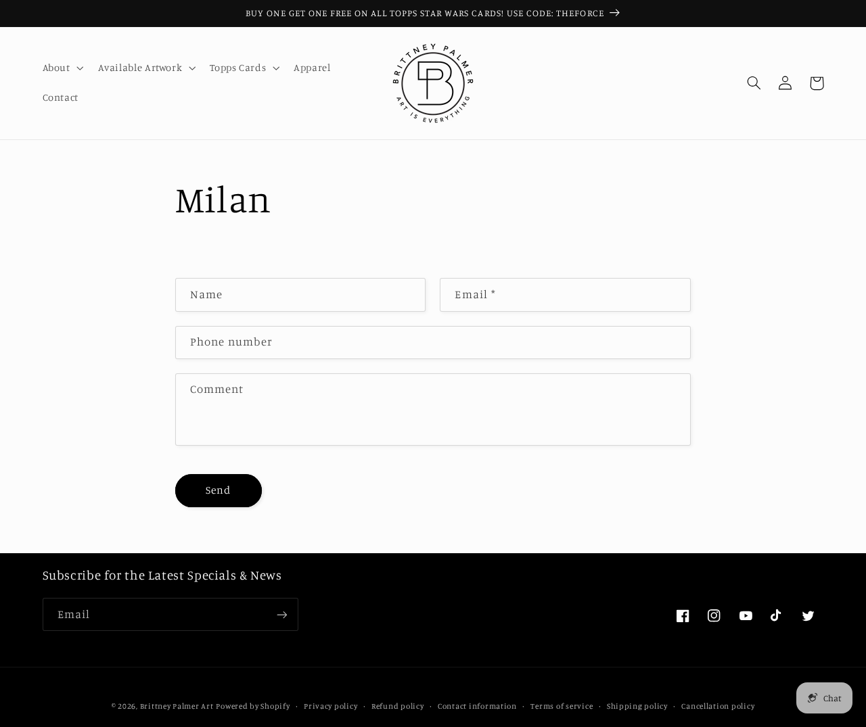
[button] (61, 68)
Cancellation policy (717, 706)
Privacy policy (330, 706)
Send (218, 490)
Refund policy (397, 706)
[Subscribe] (281, 614)
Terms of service (561, 706)
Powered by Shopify (253, 706)
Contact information (477, 706)
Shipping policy (637, 706)
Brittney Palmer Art (177, 706)
